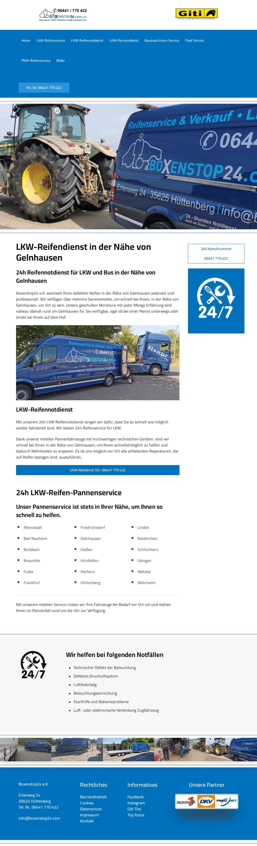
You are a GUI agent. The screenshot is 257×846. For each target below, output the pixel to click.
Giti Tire (134, 809)
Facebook (135, 797)
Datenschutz (91, 809)
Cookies (87, 803)
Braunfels (32, 560)
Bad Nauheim (35, 538)
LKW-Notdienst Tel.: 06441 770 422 (97, 470)
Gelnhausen (91, 538)
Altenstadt (33, 527)
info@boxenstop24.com (39, 818)
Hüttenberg (90, 582)
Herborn (88, 571)
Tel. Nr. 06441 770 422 (43, 87)
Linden (143, 527)
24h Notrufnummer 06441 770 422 (216, 253)
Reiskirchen (148, 538)
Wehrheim (146, 582)
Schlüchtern (148, 549)
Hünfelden (90, 560)
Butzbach (32, 549)
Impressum (89, 815)
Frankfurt (32, 582)
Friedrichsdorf (93, 527)
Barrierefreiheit (93, 797)
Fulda (28, 571)
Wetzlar (144, 571)
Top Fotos (135, 815)
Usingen (144, 560)
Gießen (87, 549)
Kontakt (87, 821)
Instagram (136, 803)
